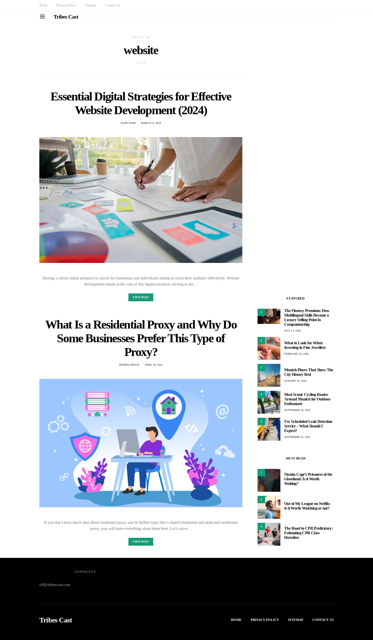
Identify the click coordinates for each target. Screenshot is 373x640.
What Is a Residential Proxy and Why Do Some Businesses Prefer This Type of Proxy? (141, 338)
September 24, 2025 (297, 410)
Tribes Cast (66, 16)
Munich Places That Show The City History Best (308, 372)
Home (43, 5)
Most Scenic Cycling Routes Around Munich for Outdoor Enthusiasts (307, 399)
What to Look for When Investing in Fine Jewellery (305, 345)
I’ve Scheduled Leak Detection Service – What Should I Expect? (308, 426)
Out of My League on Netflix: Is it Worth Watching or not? (307, 506)
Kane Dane (128, 123)
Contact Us (112, 5)
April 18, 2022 (154, 364)
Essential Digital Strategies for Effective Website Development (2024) (140, 103)
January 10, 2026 (295, 380)
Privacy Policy (66, 5)
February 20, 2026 (296, 353)
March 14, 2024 (151, 123)
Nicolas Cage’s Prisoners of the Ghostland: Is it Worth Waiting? (308, 479)
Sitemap (90, 5)
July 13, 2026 (292, 331)
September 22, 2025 (297, 437)
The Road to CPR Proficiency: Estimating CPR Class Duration (308, 533)
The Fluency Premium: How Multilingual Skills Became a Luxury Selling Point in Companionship (307, 318)
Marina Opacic (129, 364)
